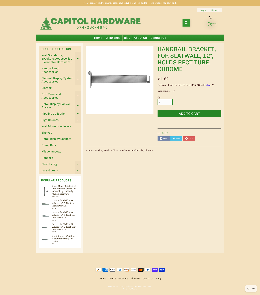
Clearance (113, 38)
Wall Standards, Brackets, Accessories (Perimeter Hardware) (61, 59)
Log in (203, 10)
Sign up (215, 10)
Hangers (47, 158)
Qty (159, 97)
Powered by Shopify (130, 289)
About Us (140, 38)
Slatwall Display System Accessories (61, 80)
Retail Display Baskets (56, 139)
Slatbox (47, 88)
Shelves (47, 132)
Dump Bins (49, 145)
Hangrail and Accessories (61, 70)
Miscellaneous (51, 151)
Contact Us (158, 38)
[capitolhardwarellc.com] (91, 22)
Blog (127, 38)
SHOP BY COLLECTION (56, 49)
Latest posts (61, 171)
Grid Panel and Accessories (61, 96)
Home (98, 38)
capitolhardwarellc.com (129, 286)
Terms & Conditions (118, 278)
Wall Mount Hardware (56, 126)
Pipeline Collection (61, 114)
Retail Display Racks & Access (61, 105)
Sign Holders (61, 120)
